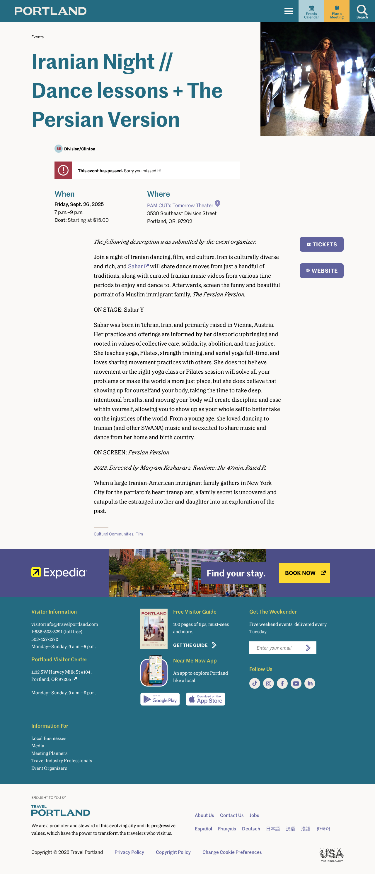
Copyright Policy (173, 852)
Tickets (325, 244)
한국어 (323, 828)
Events (37, 37)
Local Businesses (48, 738)
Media (37, 745)
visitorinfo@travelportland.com (64, 624)
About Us (204, 815)
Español (203, 828)
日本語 (273, 828)
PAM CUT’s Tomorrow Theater (180, 205)
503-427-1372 (44, 639)
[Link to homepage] (50, 11)
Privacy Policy (129, 852)
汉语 (290, 828)
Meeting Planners (49, 753)
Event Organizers (49, 768)
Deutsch (251, 828)
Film (139, 534)
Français (227, 828)
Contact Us (232, 815)
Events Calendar (311, 15)
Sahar (135, 266)
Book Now (300, 573)
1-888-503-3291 (46, 631)
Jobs (254, 815)
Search (362, 17)
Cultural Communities (113, 534)
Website (325, 270)
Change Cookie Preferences (232, 852)
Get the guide (190, 645)
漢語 (306, 828)
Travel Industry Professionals (61, 760)
